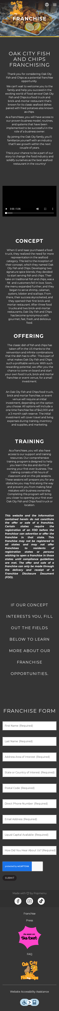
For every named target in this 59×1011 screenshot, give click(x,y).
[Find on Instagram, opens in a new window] (29, 901)
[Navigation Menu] (54, 4)
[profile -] (47, 5)
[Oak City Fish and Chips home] (16, 8)
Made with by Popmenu (24, 893)
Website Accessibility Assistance (29, 991)
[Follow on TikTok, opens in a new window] (41, 901)
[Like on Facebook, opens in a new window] (17, 901)
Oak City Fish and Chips (29, 970)
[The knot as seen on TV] (29, 937)
